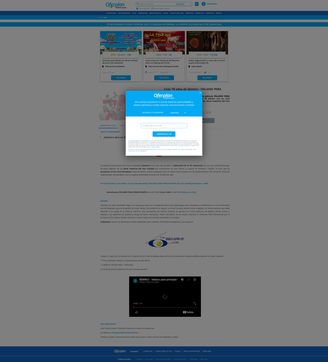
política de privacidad (153, 147)
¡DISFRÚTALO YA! (164, 134)
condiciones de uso (134, 151)
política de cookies (179, 149)
